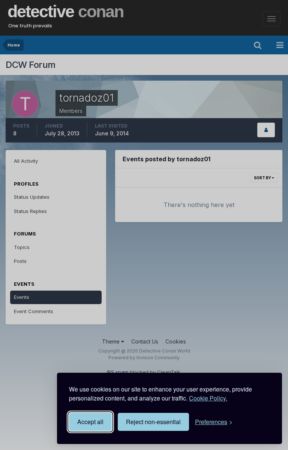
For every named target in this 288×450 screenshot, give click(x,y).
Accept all (90, 421)
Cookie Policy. (208, 398)
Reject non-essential (153, 421)
